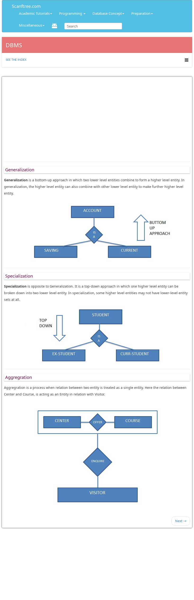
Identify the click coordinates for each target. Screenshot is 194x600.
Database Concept (107, 13)
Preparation (140, 13)
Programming (71, 13)
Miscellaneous (30, 25)
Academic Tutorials (34, 13)
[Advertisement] (97, 117)
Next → (180, 521)
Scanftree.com (26, 5)
